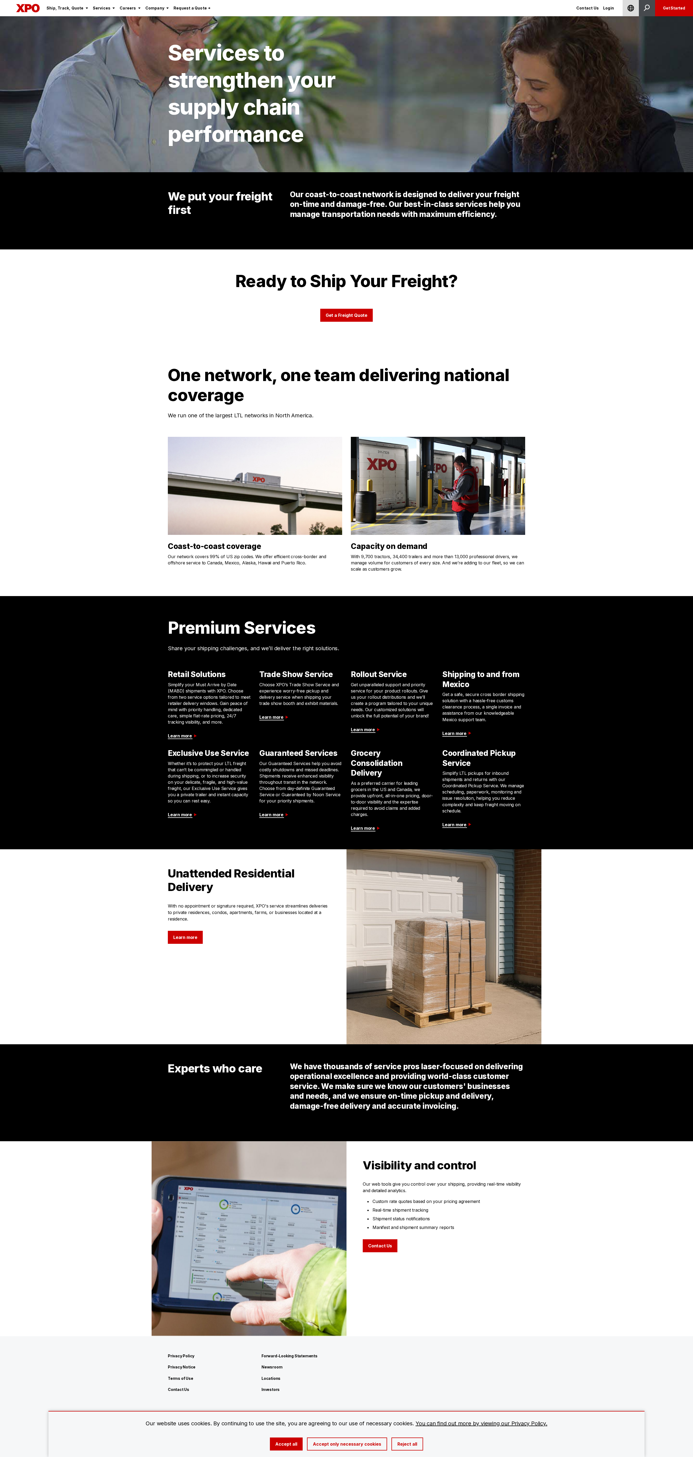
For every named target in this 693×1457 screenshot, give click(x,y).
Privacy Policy (181, 1356)
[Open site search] (647, 8)
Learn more (180, 735)
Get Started (674, 8)
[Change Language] (631, 8)
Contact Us (380, 1245)
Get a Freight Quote (346, 315)
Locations (270, 1378)
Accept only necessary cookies (347, 1444)
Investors (270, 1389)
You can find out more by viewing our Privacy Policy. (481, 1423)
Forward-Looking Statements (289, 1356)
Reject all (407, 1444)
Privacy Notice (181, 1367)
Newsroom (271, 1367)
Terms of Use (180, 1378)
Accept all (286, 1444)
